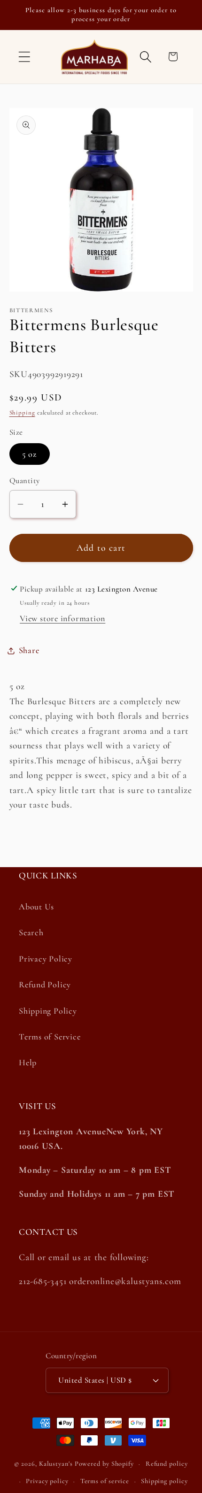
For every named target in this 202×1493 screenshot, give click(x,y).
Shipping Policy (48, 1011)
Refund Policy (45, 984)
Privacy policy (47, 1481)
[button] (24, 56)
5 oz (29, 454)
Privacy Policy (45, 959)
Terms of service (105, 1481)
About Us (36, 906)
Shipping (22, 412)
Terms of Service (49, 1036)
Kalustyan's (56, 1464)
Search (31, 932)
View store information (62, 618)
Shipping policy (164, 1481)
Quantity (24, 480)
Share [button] (29, 650)
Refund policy (167, 1464)
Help (28, 1062)
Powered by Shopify (104, 1464)
